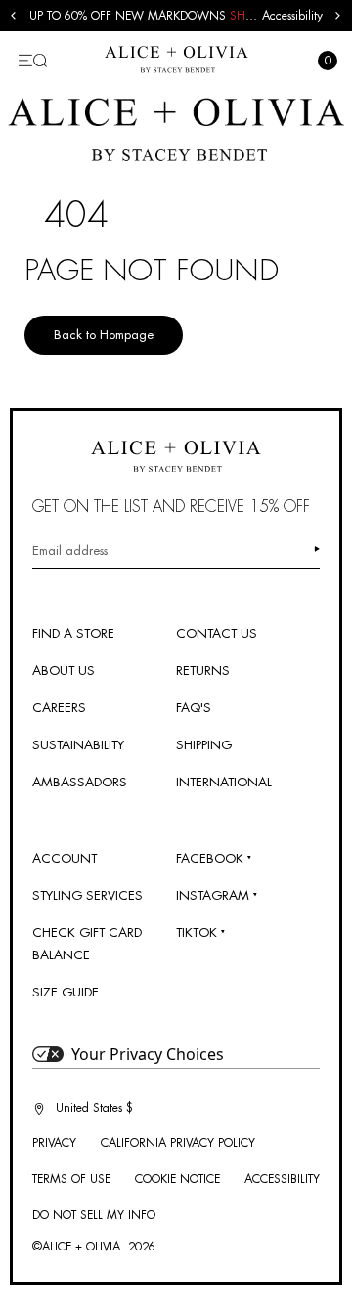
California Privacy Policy (178, 1143)
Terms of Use (71, 1179)
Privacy (54, 1143)
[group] (145, 15)
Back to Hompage (104, 334)
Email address (70, 550)
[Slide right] (338, 16)
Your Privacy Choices (147, 1054)
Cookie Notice (177, 1179)
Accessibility (292, 15)
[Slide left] (14, 16)
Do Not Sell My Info (93, 1215)
